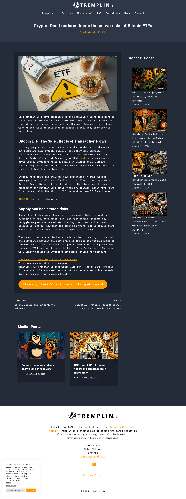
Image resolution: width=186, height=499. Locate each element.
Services (67, 13)
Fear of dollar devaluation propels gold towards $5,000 (149, 179)
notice (85, 158)
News (127, 13)
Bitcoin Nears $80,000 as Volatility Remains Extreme (149, 96)
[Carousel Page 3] (70, 389)
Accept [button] (31, 490)
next (116, 360)
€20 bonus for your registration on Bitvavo (47, 259)
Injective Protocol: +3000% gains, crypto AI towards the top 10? (98, 304)
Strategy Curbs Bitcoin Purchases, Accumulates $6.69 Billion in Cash (147, 138)
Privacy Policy (93, 475)
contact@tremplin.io (93, 456)
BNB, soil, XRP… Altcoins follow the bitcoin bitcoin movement (90, 369)
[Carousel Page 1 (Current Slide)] (64, 389)
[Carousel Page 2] (67, 389)
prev (19, 360)
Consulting (113, 13)
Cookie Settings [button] (15, 490)
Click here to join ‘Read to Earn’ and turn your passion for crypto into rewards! (63, 284)
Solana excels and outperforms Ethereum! (34, 304)
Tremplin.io (49, 13)
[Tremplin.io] (93, 5)
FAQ (99, 13)
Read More (11, 486)
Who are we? (85, 13)
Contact (139, 13)
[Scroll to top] (179, 488)
